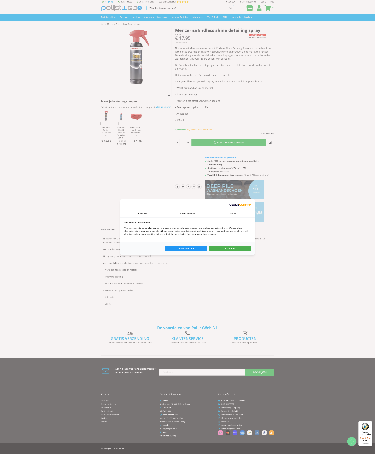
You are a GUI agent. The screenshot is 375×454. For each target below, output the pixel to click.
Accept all (230, 248)
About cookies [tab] (187, 213)
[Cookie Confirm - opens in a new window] (240, 204)
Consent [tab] (142, 213)
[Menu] (370, 423)
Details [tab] (232, 213)
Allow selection (186, 248)
